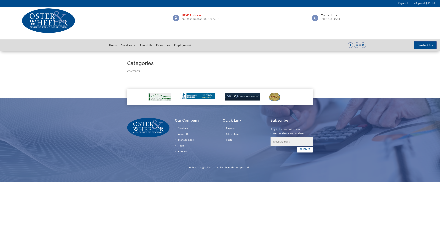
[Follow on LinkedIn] (363, 45)
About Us (146, 45)
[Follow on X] (357, 45)
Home (113, 45)
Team (181, 145)
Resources (163, 45)
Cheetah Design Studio (237, 167)
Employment (182, 45)
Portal (431, 3)
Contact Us (329, 15)
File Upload (418, 3)
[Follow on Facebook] (350, 45)
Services (126, 45)
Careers (182, 151)
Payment (403, 3)
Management (186, 140)
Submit (305, 149)
